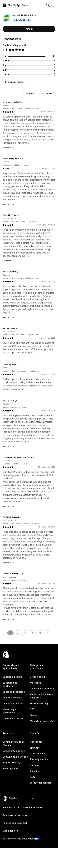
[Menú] (53, 5)
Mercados (35, 682)
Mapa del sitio (11, 830)
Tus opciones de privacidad (18, 838)
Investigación (10, 768)
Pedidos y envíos (12, 697)
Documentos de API (14, 751)
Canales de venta (12, 676)
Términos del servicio (15, 815)
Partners (34, 765)
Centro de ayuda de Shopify (14, 743)
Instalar (29, 28)
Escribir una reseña (14, 82)
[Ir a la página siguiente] (48, 632)
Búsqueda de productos (10, 684)
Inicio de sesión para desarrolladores (23, 807)
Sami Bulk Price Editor (24, 15)
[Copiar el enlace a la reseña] (25, 102)
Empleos (35, 747)
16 (40, 633)
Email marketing (39, 703)
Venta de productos (14, 691)
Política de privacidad (15, 823)
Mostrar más (8, 147)
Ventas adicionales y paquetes (41, 696)
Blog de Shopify (11, 762)
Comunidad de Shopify (15, 756)
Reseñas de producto (42, 688)
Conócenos (36, 741)
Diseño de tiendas (13, 703)
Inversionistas (38, 753)
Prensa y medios (39, 759)
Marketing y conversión (9, 711)
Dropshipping (37, 676)
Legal (33, 776)
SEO (32, 709)
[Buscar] (48, 5)
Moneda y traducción (41, 721)
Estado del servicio (40, 782)
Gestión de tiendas (13, 718)
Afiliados (35, 771)
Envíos (33, 715)
